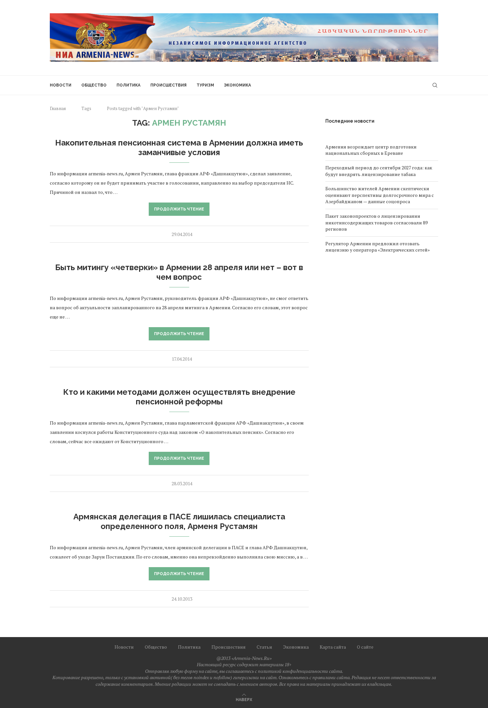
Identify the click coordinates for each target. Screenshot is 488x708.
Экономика (237, 85)
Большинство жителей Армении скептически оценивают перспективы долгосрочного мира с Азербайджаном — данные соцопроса (379, 195)
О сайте (365, 647)
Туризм (205, 85)
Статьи (264, 647)
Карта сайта (333, 647)
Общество (94, 85)
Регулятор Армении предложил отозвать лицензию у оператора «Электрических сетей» (377, 246)
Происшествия (168, 85)
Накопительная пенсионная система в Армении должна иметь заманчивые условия (179, 147)
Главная (58, 108)
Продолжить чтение (179, 209)
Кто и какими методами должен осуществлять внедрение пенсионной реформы (179, 396)
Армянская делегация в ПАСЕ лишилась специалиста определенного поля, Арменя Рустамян (179, 521)
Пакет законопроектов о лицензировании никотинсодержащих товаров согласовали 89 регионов (376, 222)
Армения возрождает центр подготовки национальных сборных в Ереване (371, 150)
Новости (60, 85)
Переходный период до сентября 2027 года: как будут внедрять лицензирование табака (378, 170)
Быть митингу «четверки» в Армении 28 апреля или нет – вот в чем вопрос (179, 272)
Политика (128, 85)
